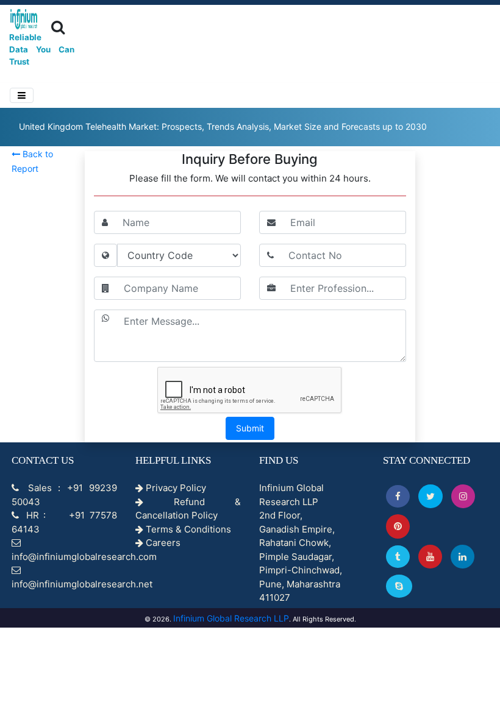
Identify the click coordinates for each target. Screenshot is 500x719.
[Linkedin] (462, 556)
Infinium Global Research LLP (231, 618)
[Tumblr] (398, 556)
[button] (398, 496)
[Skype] (399, 586)
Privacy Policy (174, 488)
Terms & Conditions (187, 529)
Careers (161, 542)
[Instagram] (463, 496)
